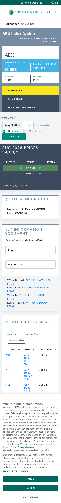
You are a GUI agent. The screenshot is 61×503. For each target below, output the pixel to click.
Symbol (12, 349)
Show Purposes (30, 497)
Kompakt (13, 131)
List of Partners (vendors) (15, 471)
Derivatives (11, 23)
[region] (30, 448)
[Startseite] (25, 12)
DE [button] (56, 2)
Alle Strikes (35, 131)
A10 (7, 355)
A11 (7, 369)
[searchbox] (24, 125)
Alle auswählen (42, 125)
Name (28, 349)
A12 (7, 384)
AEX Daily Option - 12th (29, 389)
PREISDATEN (15, 90)
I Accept (30, 479)
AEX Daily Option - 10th (29, 360)
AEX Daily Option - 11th (29, 374)
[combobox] (18, 125)
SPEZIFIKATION (16, 99)
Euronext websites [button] (31, 2)
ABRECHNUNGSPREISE (21, 107)
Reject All (30, 488)
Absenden (14, 136)
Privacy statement (26, 447)
